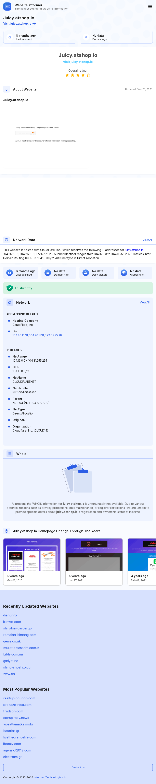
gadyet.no (10, 661)
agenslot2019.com (17, 750)
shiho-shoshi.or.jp (16, 667)
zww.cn (9, 674)
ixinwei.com (12, 622)
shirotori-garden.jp (17, 628)
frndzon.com (13, 711)
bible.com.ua (13, 654)
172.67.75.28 (54, 335)
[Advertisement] (77, 115)
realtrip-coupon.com (19, 698)
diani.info (10, 615)
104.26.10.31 (20, 335)
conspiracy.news (16, 718)
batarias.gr (11, 731)
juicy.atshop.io (134, 250)
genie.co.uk (12, 641)
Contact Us (78, 767)
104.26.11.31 (36, 335)
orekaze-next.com (17, 705)
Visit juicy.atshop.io (17, 23)
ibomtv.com (12, 744)
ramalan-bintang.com (19, 635)
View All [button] (147, 239)
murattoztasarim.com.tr (21, 648)
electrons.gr (12, 757)
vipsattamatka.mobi (18, 724)
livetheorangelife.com (19, 737)
